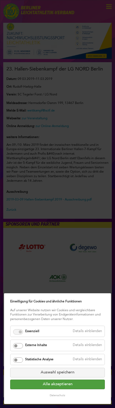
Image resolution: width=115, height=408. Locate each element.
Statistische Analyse (39, 359)
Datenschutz (57, 395)
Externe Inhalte (36, 345)
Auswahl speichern (57, 372)
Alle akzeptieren (57, 384)
